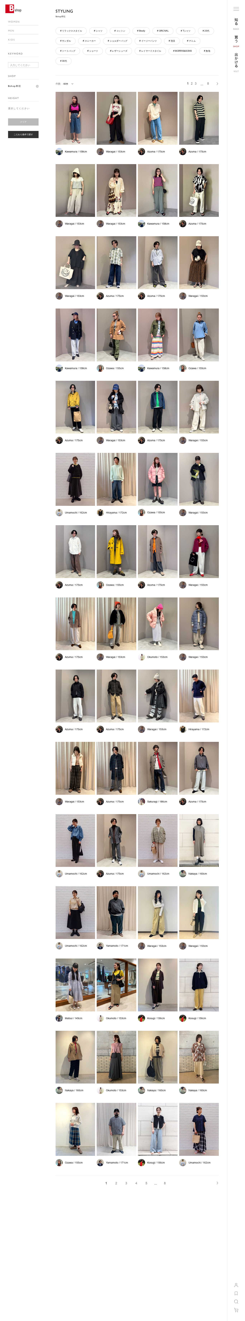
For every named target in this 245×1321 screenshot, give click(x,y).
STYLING (64, 11)
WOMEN (14, 21)
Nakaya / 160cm (198, 873)
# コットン (119, 31)
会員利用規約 (46, 1253)
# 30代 (63, 61)
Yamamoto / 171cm (117, 945)
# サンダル (65, 41)
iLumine (151, 1253)
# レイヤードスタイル (150, 51)
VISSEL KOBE (154, 1291)
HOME (20, 1217)
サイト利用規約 (109, 1248)
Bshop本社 (14, 86)
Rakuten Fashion (155, 1259)
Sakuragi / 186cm (157, 801)
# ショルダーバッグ (117, 41)
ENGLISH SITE (15, 1312)
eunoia (150, 1280)
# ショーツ (92, 51)
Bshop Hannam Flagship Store (162, 1270)
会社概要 (78, 1248)
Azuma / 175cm (156, 151)
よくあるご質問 (15, 1253)
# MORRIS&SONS (182, 51)
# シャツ (98, 31)
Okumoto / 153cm (157, 657)
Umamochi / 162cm (76, 512)
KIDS (11, 39)
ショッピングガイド (17, 1248)
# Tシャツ (186, 31)
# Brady (141, 31)
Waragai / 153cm (115, 151)
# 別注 (172, 41)
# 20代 (206, 31)
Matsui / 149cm (73, 1018)
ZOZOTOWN (153, 1248)
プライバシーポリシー (112, 1259)
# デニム (191, 41)
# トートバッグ (67, 51)
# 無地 (207, 51)
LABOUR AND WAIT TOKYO (161, 1275)
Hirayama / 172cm (116, 512)
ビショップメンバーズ (50, 1248)
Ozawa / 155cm (115, 368)
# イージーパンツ (148, 41)
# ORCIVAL (163, 31)
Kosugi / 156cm (156, 1018)
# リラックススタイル (71, 31)
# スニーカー (89, 41)
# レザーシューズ (119, 51)
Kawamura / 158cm (76, 151)
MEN (11, 30)
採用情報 (78, 1253)
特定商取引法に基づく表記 (115, 1253)
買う (29, 1217)
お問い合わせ (14, 1259)
